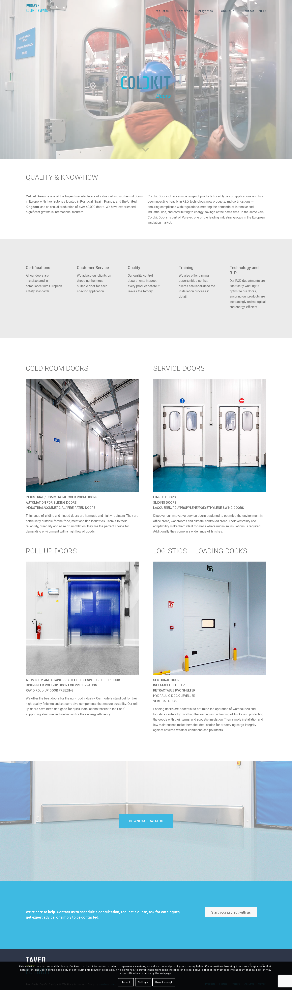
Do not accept (163, 982)
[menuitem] (161, 11)
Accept (126, 982)
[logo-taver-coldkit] (37, 11)
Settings (143, 982)
